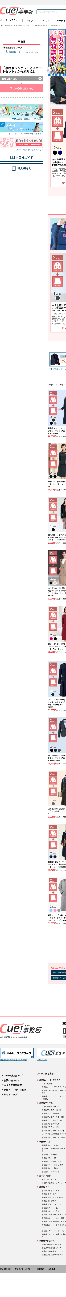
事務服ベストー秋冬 (50, 1154)
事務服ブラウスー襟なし (51, 1127)
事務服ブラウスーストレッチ (53, 1137)
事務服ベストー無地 (50, 1168)
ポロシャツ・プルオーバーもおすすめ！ (26, 134)
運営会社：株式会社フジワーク (13, 1060)
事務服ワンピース (47, 1241)
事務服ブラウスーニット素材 (53, 1131)
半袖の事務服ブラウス (50, 1106)
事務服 (21, 41)
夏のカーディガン (49, 1179)
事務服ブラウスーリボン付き (53, 1117)
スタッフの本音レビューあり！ (29, 150)
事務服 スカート (46, 1187)
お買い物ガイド (12, 1080)
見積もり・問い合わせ (15, 1090)
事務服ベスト (45, 1142)
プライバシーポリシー (24, 1269)
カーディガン (45, 1176)
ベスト (45, 20)
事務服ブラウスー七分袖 (51, 1110)
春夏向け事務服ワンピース (52, 1251)
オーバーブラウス (9, 20)
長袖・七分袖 (47, 1084)
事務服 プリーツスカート (52, 1204)
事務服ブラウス (46, 1103)
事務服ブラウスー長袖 (50, 1113)
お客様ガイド (24, 157)
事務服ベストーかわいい (51, 1145)
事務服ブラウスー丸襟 (50, 1124)
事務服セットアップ (12, 47)
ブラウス (30, 20)
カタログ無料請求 (13, 1085)
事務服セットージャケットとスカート (24, 53)
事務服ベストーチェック (51, 1161)
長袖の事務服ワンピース (51, 1248)
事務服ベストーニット (50, 1172)
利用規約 (40, 1269)
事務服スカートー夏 (50, 1208)
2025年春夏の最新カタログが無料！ (27, 119)
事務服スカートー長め (50, 1211)
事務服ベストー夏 (49, 1158)
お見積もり (24, 168)
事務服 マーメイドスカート (52, 1197)
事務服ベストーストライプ (52, 1165)
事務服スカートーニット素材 (53, 1218)
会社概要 (51, 1269)
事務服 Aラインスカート (51, 1191)
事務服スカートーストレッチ (53, 1231)
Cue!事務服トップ (13, 1075)
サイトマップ (10, 1094)
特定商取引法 (5, 1269)
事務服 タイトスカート (51, 1194)
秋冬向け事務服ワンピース (52, 1255)
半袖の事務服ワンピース (51, 1244)
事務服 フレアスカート (51, 1201)
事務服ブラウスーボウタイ (52, 1120)
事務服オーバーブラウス (49, 1080)
